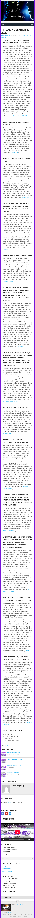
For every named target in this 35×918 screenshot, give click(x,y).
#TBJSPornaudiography (9, 847)
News (21, 914)
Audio (10, 914)
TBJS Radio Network (6, 871)
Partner (9, 912)
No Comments (10, 754)
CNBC (5, 249)
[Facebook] (2, 813)
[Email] (10, 813)
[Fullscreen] (31, 840)
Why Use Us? (28, 914)
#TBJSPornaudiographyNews (10, 849)
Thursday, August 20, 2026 (10, 887)
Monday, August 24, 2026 (9, 883)
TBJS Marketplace (6, 868)
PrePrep (6, 745)
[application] (17, 832)
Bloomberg (26, 197)
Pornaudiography (5, 35)
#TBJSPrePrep (25, 35)
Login (19, 916)
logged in (10, 802)
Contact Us (12, 916)
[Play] (3, 840)
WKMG (27, 651)
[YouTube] (6, 813)
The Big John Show (6, 866)
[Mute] (29, 840)
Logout (26, 916)
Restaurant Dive (8, 281)
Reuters (21, 346)
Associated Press (9, 531)
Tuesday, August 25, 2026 (9, 881)
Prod (15, 914)
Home (4, 914)
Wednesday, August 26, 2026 (10, 878)
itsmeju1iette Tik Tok (20, 116)
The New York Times (10, 401)
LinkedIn (15, 152)
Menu (4, 24)
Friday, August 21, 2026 (9, 885)
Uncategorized (6, 853)
